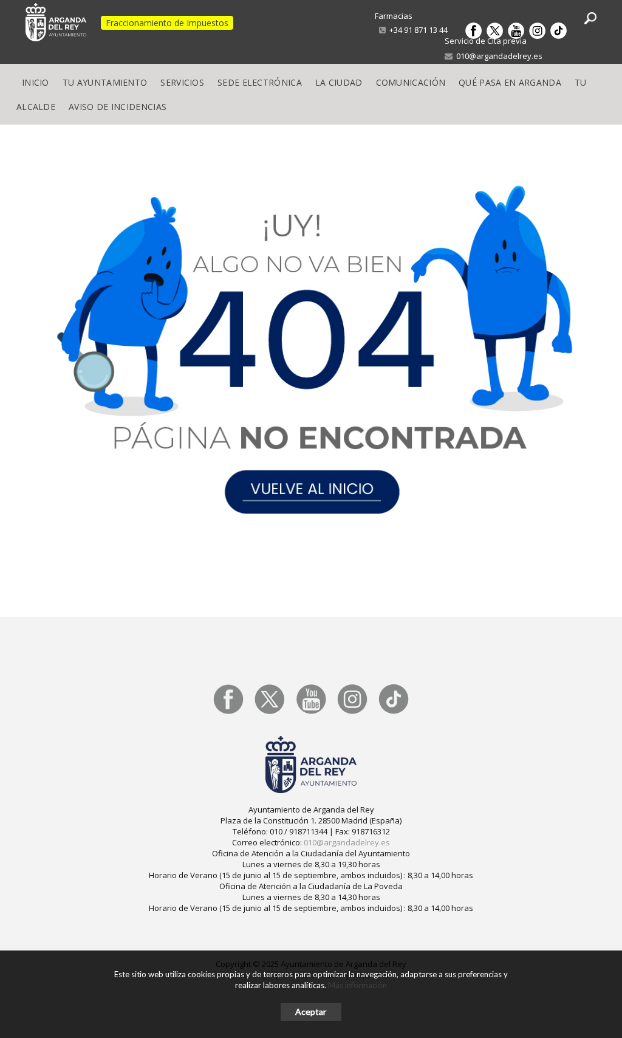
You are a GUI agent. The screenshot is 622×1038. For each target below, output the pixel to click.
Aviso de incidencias (117, 106)
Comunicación (411, 82)
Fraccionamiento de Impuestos (167, 23)
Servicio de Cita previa (486, 40)
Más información (357, 985)
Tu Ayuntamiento (105, 82)
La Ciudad (339, 82)
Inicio (35, 82)
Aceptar (310, 1011)
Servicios (182, 82)
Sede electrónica (259, 82)
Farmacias (393, 15)
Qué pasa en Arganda (510, 82)
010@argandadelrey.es (497, 55)
